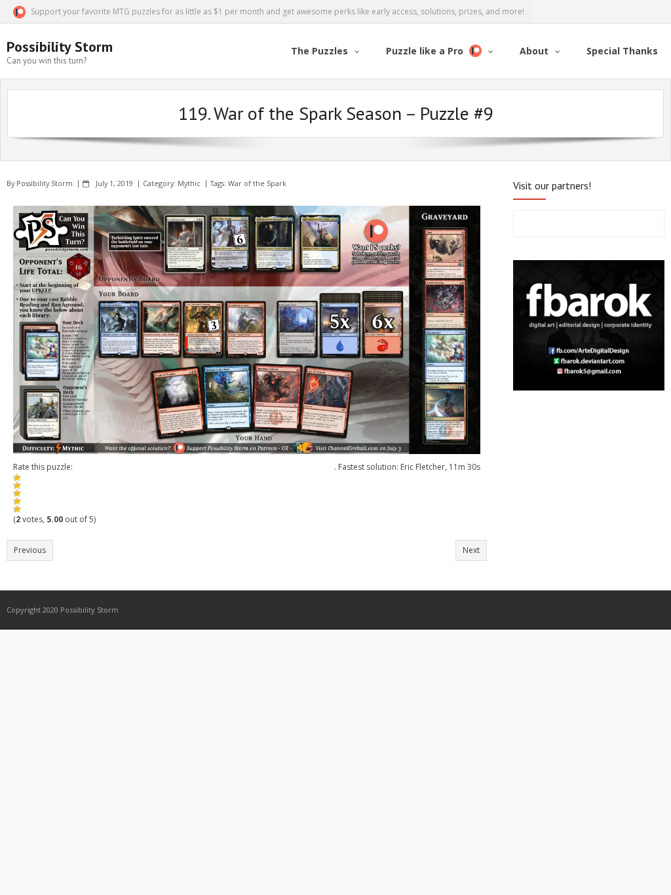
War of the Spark (257, 183)
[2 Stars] (17, 485)
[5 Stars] (17, 509)
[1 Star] (17, 478)
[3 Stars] (17, 493)
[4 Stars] (17, 501)
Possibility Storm (44, 183)
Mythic (189, 183)
